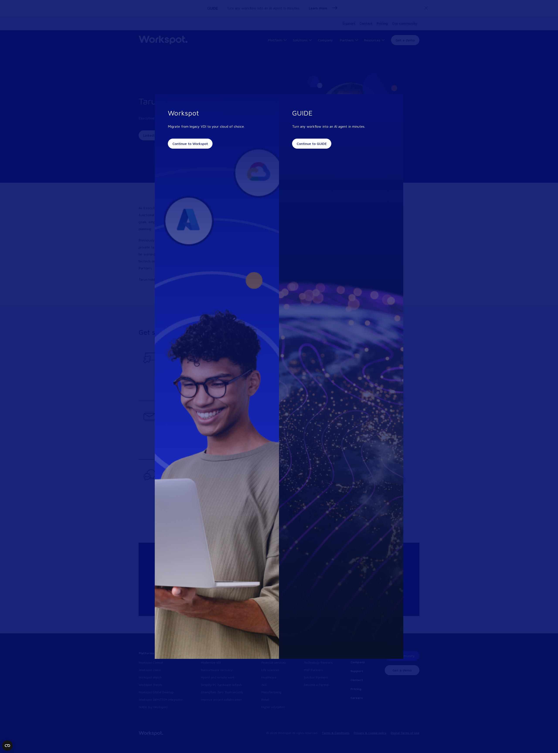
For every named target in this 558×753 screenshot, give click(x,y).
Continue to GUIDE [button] (312, 144)
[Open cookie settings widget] (7, 745)
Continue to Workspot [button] (190, 144)
